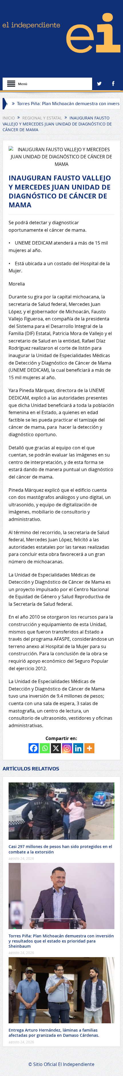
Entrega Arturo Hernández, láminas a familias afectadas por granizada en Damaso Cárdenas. (54, 1032)
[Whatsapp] (45, 748)
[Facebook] (34, 748)
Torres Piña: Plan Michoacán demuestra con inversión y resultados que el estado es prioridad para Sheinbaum (61, 941)
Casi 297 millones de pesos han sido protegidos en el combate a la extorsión (60, 849)
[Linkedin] (78, 748)
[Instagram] (67, 748)
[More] (89, 748)
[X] (56, 748)
